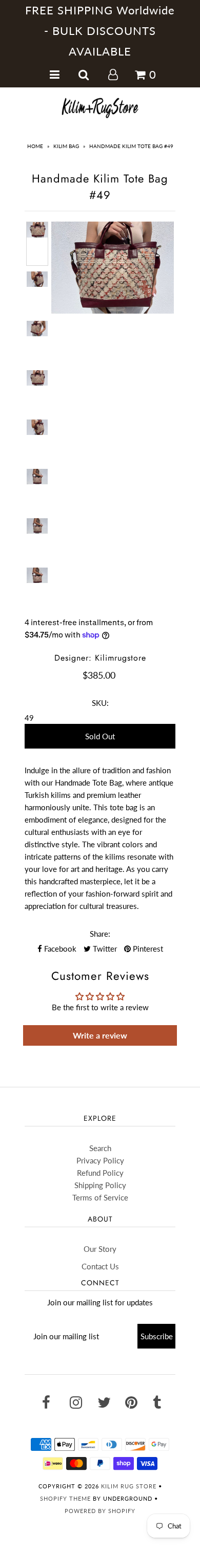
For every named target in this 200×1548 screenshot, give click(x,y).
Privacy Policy (100, 1160)
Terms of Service (100, 1197)
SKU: (100, 702)
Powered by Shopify (100, 1510)
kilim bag (66, 146)
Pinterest (147, 948)
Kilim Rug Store (128, 1486)
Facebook (59, 948)
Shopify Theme (65, 1498)
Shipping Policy (100, 1185)
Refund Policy (100, 1172)
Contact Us (100, 1266)
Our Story (100, 1248)
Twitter (104, 948)
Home (35, 146)
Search (100, 1148)
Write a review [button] (100, 1035)
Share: (100, 933)
